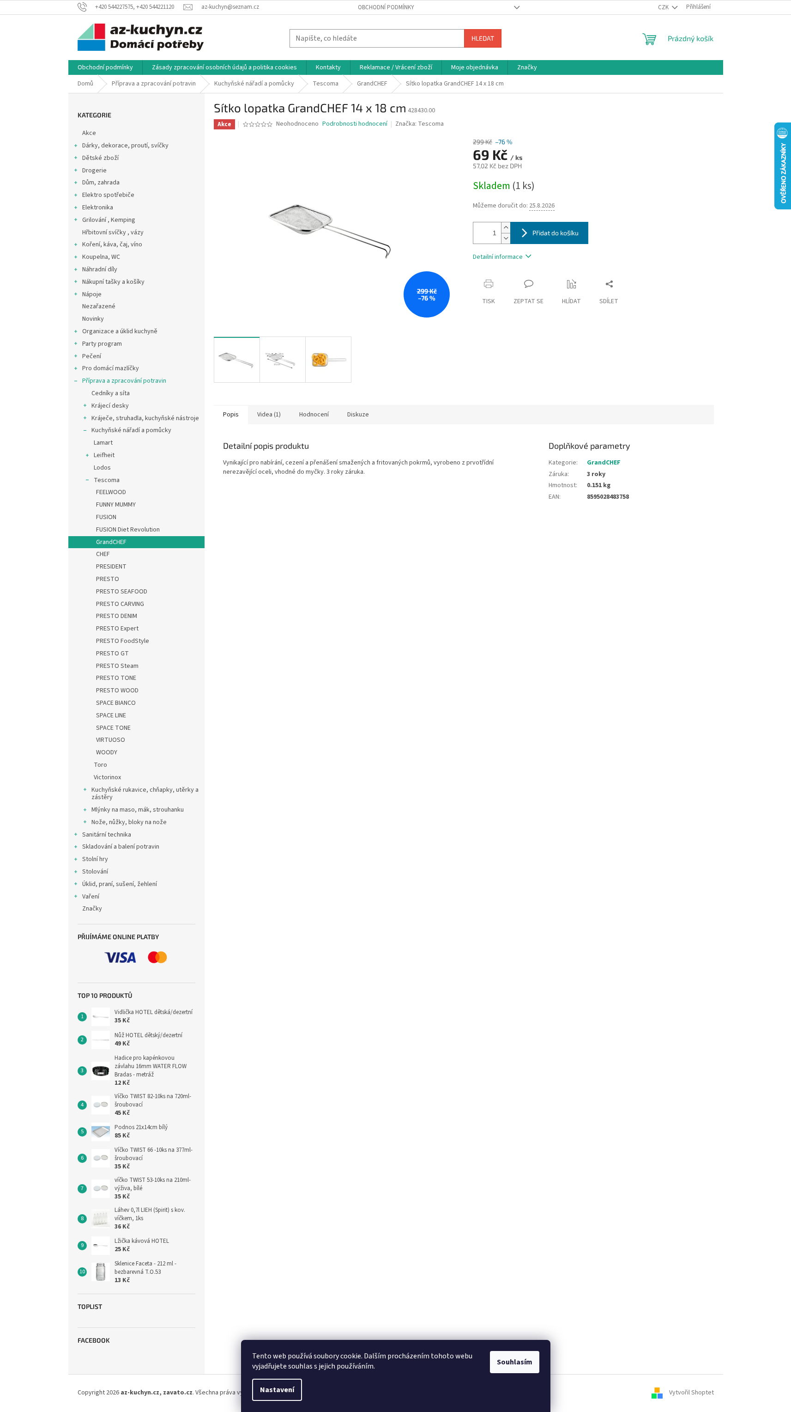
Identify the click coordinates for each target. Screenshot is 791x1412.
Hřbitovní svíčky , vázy (113, 232)
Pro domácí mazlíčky (110, 368)
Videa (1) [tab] (269, 414)
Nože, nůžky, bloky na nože (129, 822)
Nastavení (277, 1390)
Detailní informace (498, 257)
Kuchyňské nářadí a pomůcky (131, 430)
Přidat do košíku (555, 233)
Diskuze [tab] (358, 414)
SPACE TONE (113, 728)
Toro (100, 765)
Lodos (102, 467)
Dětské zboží (100, 158)
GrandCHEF (111, 542)
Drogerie (94, 170)
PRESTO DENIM (116, 616)
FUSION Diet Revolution (128, 529)
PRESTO (107, 579)
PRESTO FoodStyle (122, 641)
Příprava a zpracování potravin (124, 380)
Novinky (93, 319)
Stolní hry (95, 859)
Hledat (482, 38)
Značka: (419, 123)
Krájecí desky (110, 405)
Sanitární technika (106, 834)
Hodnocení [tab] (314, 414)
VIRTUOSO (110, 740)
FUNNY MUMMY (116, 504)
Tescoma (107, 480)
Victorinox (107, 777)
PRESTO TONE (116, 678)
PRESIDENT (111, 566)
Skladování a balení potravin (120, 846)
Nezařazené (98, 306)
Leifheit (104, 455)
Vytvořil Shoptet (691, 1393)
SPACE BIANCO (116, 703)
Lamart (103, 442)
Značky (92, 908)
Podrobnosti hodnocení (354, 124)
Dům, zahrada (101, 182)
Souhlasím (514, 1362)
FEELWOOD (111, 492)
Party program (102, 343)
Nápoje (92, 294)
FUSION (106, 517)
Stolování (95, 871)
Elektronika (97, 207)
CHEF (103, 554)
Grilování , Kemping (108, 220)
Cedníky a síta (110, 393)
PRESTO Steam (117, 666)
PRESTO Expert (117, 628)
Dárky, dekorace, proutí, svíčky (125, 145)
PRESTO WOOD (117, 690)
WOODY (106, 752)
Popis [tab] (231, 414)
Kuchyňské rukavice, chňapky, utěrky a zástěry (145, 793)
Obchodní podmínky (386, 7)
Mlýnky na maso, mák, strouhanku (137, 809)
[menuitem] (105, 67)
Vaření (90, 896)
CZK (664, 7)
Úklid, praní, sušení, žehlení (119, 884)
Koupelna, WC (101, 257)
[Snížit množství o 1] (505, 238)
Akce (89, 133)
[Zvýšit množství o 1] (505, 227)
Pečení (91, 356)
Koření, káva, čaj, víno (112, 244)
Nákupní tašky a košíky (113, 282)
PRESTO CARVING (120, 604)
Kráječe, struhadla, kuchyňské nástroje (145, 418)
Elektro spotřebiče (108, 195)
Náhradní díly (99, 269)
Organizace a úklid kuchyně (119, 331)
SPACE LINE (111, 715)
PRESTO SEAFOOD (121, 591)
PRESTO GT (112, 653)
